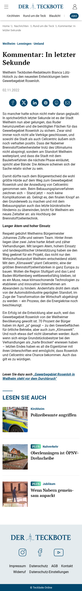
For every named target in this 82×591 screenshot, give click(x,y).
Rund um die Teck (43, 26)
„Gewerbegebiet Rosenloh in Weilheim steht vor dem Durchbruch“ (39, 376)
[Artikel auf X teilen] (24, 102)
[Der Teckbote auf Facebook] (40, 552)
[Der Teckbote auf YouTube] (58, 552)
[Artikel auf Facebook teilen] (13, 102)
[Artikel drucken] (56, 102)
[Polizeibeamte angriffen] (15, 419)
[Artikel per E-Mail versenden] (67, 102)
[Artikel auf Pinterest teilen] (45, 102)
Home (6, 26)
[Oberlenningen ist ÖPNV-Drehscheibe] (15, 456)
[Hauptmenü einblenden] (7, 7)
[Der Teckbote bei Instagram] (22, 552)
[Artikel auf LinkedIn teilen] (34, 102)
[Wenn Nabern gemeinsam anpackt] (15, 494)
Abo (74, 16)
